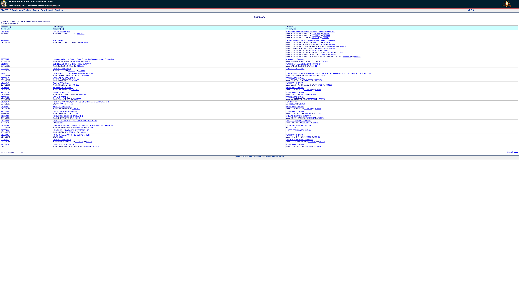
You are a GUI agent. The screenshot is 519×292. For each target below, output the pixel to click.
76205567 (80, 66)
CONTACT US (266, 156)
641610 (322, 142)
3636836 (357, 57)
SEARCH (249, 156)
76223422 (313, 66)
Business (41, 5)
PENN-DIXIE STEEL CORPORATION (68, 116)
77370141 (324, 61)
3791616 (331, 48)
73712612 (318, 85)
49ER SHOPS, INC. (61, 83)
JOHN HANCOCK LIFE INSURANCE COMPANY (72, 64)
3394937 (86, 61)
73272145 (76, 118)
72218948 (308, 90)
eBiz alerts (48, 5)
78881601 (321, 48)
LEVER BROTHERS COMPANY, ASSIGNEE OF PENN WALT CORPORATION (84, 126)
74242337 (308, 80)
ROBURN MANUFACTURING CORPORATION (71, 135)
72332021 (292, 128)
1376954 (82, 71)
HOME (238, 156)
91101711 (4, 73)
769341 (314, 94)
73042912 (72, 132)
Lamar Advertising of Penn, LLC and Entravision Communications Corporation (83, 59)
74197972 (86, 146)
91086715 (5, 92)
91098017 (5, 78)
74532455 (75, 80)
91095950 (5, 83)
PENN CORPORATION (62, 69)
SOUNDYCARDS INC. (62, 92)
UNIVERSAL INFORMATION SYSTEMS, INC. (71, 130)
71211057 (292, 104)
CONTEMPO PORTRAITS (63, 144)
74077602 (75, 90)
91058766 (5, 126)
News (54, 5)
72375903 (312, 99)
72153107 (311, 118)
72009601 (312, 142)
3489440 (343, 46)
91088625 (5, 144)
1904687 (332, 44)
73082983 (59, 123)
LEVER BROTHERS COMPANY (298, 126)
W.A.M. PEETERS (60, 97)
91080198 (5, 97)
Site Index (17, 5)
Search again (512, 152)
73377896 (59, 104)
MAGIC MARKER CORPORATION (299, 140)
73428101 (312, 75)
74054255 (75, 85)
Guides (28, 5)
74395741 (322, 44)
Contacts (34, 5)
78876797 (76, 61)
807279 (318, 90)
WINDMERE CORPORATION (64, 78)
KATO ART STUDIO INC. (63, 88)
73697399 (77, 99)
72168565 (304, 94)
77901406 (84, 42)
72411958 (59, 137)
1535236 (328, 85)
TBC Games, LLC (60, 40)
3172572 (339, 53)
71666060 (307, 137)
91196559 (5, 40)
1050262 (315, 123)
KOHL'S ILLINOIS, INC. (295, 69)
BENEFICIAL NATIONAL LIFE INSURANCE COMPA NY (75, 121)
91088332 (5, 88)
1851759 (326, 34)
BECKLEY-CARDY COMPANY (65, 111)
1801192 (96, 146)
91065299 (5, 116)
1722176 (318, 80)
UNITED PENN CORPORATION (298, 121)
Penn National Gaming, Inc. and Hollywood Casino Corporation (310, 40)
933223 (322, 99)
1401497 (323, 75)
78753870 (347, 57)
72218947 (308, 113)
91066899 (5, 111)
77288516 (323, 55)
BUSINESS (257, 156)
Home (11, 5)
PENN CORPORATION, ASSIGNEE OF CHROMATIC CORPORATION (81, 102)
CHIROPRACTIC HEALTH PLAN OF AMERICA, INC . (74, 73)
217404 (302, 104)
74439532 (86, 75)
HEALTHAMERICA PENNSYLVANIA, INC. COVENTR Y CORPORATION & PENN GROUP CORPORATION (328, 73)
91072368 (5, 102)
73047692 (305, 123)
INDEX (244, 156)
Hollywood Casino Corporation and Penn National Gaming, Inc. (310, 32)
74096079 (82, 94)
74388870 (316, 36)
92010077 (5, 140)
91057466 (5, 130)
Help (58, 5)
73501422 (76, 109)
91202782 (5, 32)
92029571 (5, 69)
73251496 (75, 113)
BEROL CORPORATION (62, 107)
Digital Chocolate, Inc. (61, 32)
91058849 (5, 121)
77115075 (333, 46)
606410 (317, 137)
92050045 (5, 59)
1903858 (326, 36)
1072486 (90, 128)
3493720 (333, 55)
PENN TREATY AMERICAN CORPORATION (303, 64)
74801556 (316, 34)
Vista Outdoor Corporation (296, 59)
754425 (321, 118)
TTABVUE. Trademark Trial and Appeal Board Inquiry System (32, 10)
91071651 (5, 107)
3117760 (325, 38)
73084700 (79, 128)
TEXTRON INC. (292, 102)
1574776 (69, 104)
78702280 (329, 53)
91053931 (5, 135)
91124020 (5, 64)
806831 (318, 113)
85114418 (80, 34)
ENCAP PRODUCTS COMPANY (298, 116)
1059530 (83, 132)
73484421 (71, 71)
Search (23, 5)
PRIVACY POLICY (278, 156)
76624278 (315, 38)
